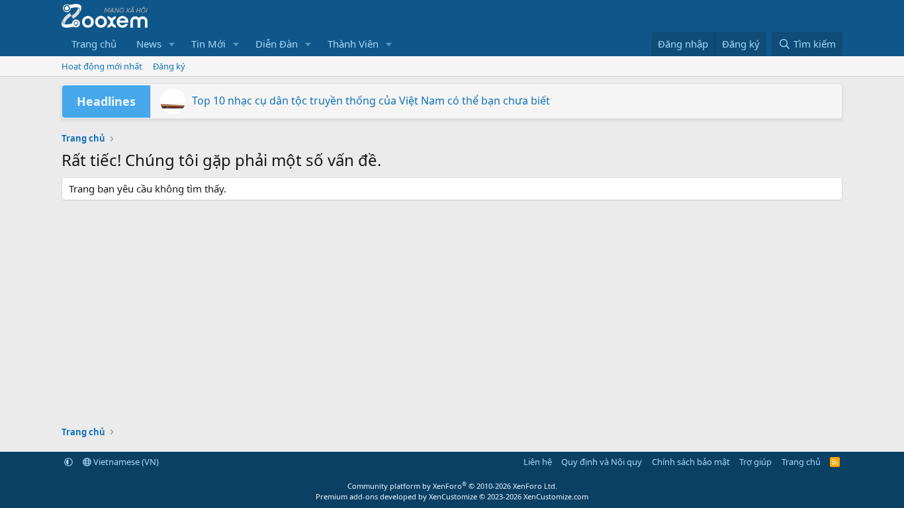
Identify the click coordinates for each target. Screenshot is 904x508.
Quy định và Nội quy (601, 462)
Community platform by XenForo (452, 486)
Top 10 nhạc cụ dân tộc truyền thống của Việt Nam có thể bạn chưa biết (371, 100)
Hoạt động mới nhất (102, 66)
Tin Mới (208, 43)
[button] (172, 44)
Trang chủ (93, 43)
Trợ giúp (755, 462)
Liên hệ (537, 462)
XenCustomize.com (555, 496)
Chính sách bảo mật (691, 462)
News (148, 43)
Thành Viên (353, 43)
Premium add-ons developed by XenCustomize (396, 496)
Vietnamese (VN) (125, 462)
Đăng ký (169, 66)
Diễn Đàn (276, 43)
